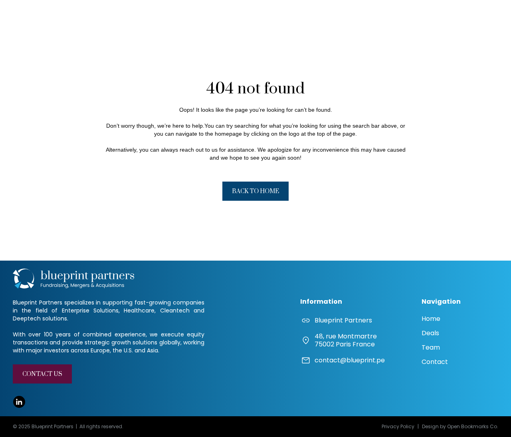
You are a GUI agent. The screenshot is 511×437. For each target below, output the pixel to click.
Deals (430, 333)
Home (431, 318)
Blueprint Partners (343, 320)
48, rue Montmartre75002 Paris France (346, 340)
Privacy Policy (398, 426)
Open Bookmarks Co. (472, 426)
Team (431, 347)
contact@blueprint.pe (350, 360)
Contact (435, 361)
